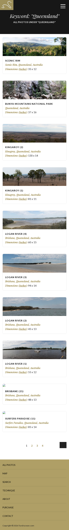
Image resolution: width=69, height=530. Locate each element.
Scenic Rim (12, 60)
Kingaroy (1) (14, 190)
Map (5, 473)
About (6, 499)
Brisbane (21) (14, 391)
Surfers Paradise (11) (20, 418)
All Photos (9, 465)
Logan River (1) (16, 363)
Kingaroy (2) (14, 147)
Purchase (8, 507)
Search (7, 482)
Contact (8, 516)
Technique (9, 490)
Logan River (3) (16, 277)
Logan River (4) (16, 233)
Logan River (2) (16, 320)
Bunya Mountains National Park (29, 103)
